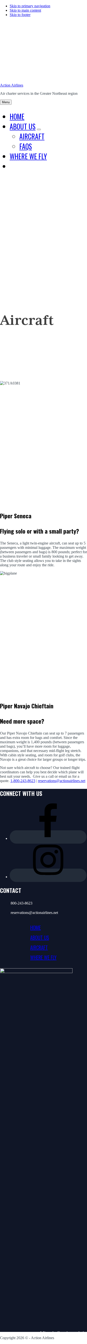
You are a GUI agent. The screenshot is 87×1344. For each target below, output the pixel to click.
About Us (39, 937)
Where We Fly (43, 957)
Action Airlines (11, 85)
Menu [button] (6, 102)
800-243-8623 (21, 903)
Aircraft (39, 947)
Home (35, 927)
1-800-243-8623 (22, 781)
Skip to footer (20, 15)
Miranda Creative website (63, 1333)
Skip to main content (25, 10)
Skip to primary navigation (30, 6)
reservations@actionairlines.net (61, 781)
